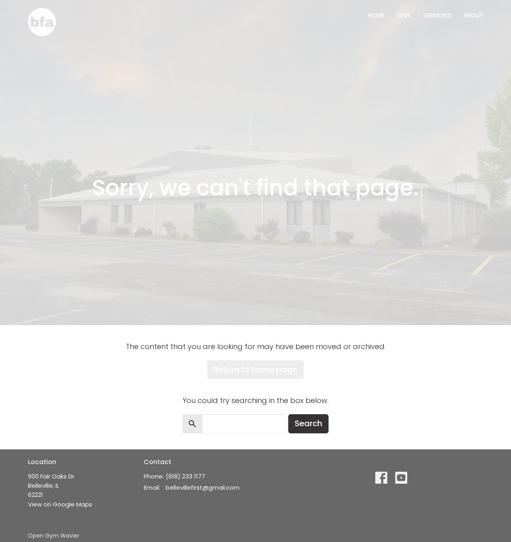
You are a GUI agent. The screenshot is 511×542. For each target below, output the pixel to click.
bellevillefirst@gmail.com (203, 487)
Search (308, 423)
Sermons (437, 15)
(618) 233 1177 (185, 476)
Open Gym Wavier (53, 536)
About (473, 15)
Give (404, 15)
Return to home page (255, 369)
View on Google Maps (60, 504)
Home (376, 15)
